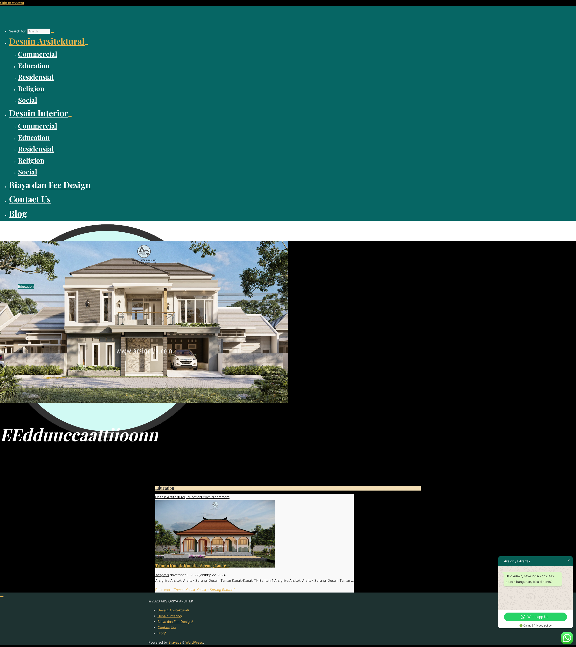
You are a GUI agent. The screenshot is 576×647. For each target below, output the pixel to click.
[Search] (52, 32)
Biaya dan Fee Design (175, 622)
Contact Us (166, 627)
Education (193, 497)
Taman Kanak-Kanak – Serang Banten (192, 565)
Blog (161, 633)
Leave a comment (215, 497)
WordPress (194, 642)
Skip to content (12, 3)
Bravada (174, 642)
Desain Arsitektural (170, 497)
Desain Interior (169, 616)
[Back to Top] (2, 596)
